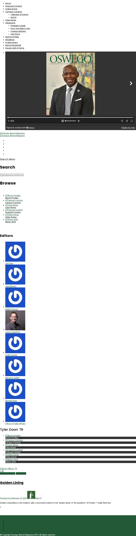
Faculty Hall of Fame (14, 48)
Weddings (9, 39)
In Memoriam (11, 42)
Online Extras (11, 9)
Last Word (15, 34)
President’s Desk (18, 25)
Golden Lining (12, 482)
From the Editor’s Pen (20, 28)
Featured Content (13, 6)
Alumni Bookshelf (13, 45)
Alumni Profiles (12, 37)
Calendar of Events (19, 14)
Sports (13, 17)
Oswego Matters (18, 31)
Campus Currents (13, 11)
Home (8, 3)
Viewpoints (10, 23)
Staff (37, 498)
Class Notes (10, 20)
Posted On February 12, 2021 (13, 498)
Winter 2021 (21, 473)
